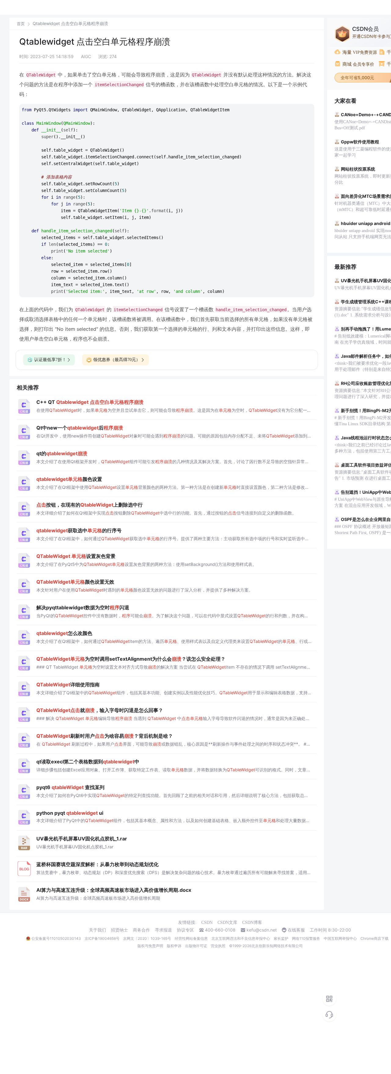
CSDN (207, 922)
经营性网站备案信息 (191, 938)
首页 (21, 24)
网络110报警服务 (306, 938)
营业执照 (218, 945)
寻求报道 (163, 930)
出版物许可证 (196, 945)
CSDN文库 (227, 922)
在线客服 (296, 930)
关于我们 (97, 930)
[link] (21, 23)
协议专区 (185, 930)
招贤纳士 (119, 930)
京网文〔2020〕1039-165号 (147, 938)
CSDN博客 (252, 922)
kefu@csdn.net (262, 930)
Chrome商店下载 (374, 938)
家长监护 (281, 938)
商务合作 (141, 930)
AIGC (86, 56)
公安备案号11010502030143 (56, 938)
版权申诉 (174, 945)
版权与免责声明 (150, 945)
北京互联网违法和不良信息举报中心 (240, 938)
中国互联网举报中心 (340, 938)
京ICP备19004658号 (102, 938)
